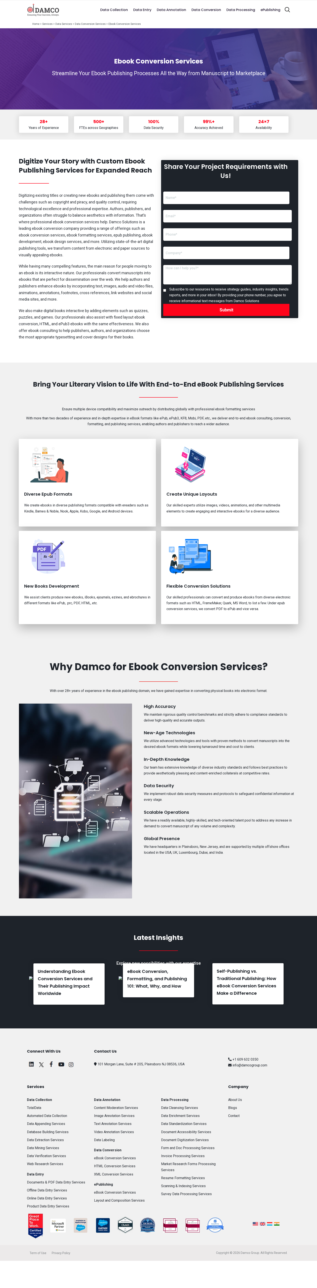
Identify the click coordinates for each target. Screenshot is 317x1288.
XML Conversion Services (113, 1174)
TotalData (34, 1108)
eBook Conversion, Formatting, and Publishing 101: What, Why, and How (157, 978)
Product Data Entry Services (48, 1206)
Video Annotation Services (114, 1132)
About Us (235, 1100)
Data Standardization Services (184, 1124)
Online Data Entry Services (47, 1198)
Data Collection (114, 9)
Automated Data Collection (47, 1116)
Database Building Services (48, 1132)
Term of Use (38, 1253)
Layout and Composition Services (119, 1200)
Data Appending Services (46, 1124)
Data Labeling (104, 1140)
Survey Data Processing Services (186, 1194)
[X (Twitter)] (41, 1065)
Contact (234, 1116)
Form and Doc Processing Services (188, 1148)
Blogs (232, 1108)
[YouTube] (61, 1065)
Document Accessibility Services (186, 1132)
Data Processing (240, 9)
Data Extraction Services (45, 1140)
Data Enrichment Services (180, 1116)
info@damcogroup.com (249, 1065)
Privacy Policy (61, 1253)
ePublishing (270, 9)
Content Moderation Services (116, 1108)
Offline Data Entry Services (47, 1190)
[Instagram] (71, 1065)
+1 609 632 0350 (245, 1059)
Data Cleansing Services (179, 1108)
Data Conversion (206, 9)
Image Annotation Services (114, 1116)
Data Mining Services (43, 1148)
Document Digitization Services (185, 1140)
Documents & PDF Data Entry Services (56, 1182)
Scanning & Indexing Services (183, 1186)
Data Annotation (171, 9)
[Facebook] (51, 1065)
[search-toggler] (287, 10)
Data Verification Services (46, 1156)
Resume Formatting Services (183, 1178)
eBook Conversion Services (115, 1158)
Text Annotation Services (113, 1124)
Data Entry (142, 9)
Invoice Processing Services (183, 1156)
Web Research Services (45, 1164)
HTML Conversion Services (114, 1166)
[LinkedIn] (31, 1065)
